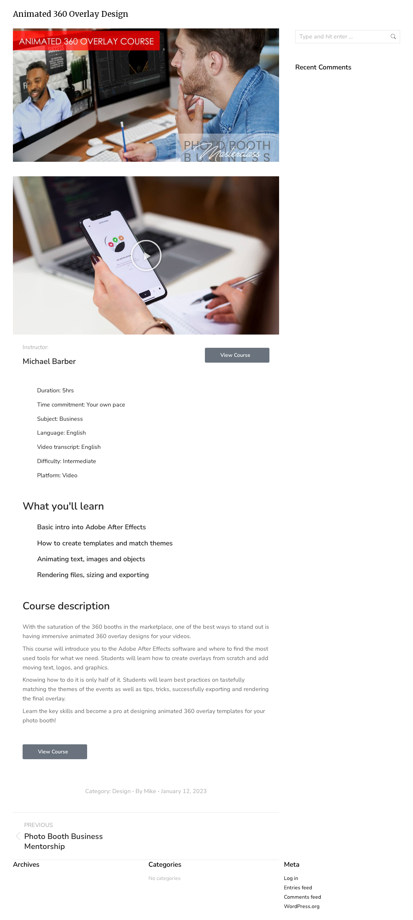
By (146, 791)
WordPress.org (301, 906)
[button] (146, 255)
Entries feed (298, 887)
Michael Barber (49, 361)
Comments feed (302, 897)
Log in (291, 878)
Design (121, 791)
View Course (235, 355)
